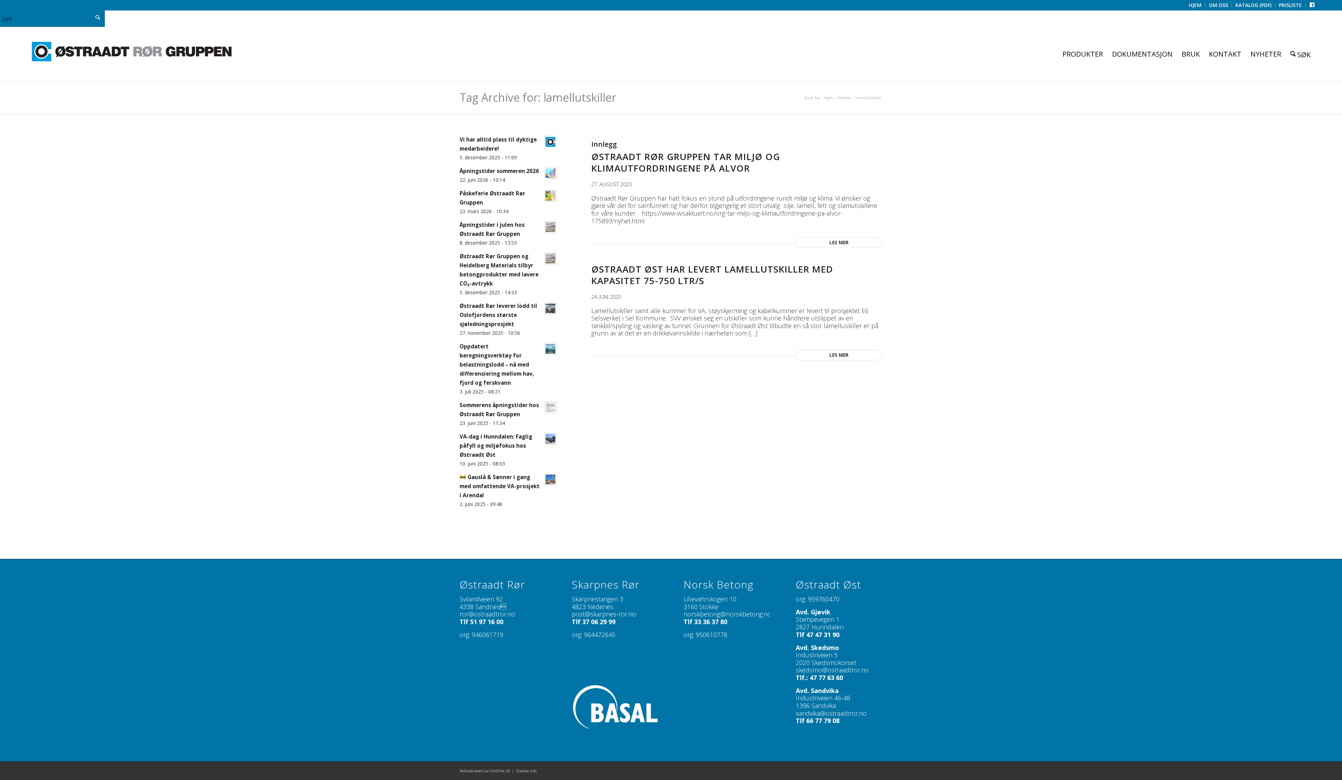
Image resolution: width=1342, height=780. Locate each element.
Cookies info (526, 770)
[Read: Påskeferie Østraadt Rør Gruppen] (550, 195)
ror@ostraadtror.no (487, 614)
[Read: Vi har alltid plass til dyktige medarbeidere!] (550, 142)
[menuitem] (1195, 5)
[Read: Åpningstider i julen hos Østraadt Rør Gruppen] (550, 227)
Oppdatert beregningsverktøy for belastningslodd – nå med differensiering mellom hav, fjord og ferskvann (497, 364)
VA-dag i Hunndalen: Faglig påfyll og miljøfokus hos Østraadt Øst (496, 445)
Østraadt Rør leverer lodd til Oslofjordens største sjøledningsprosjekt (498, 314)
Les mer (839, 242)
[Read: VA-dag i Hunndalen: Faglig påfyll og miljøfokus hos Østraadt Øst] (550, 439)
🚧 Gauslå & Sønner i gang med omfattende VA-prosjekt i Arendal (500, 486)
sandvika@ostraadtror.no (831, 713)
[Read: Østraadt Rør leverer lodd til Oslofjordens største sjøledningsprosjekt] (550, 308)
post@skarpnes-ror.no (604, 614)
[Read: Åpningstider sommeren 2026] (550, 173)
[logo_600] (132, 51)
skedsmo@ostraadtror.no (832, 670)
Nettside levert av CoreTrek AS (485, 770)
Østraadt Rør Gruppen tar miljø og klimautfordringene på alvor (685, 162)
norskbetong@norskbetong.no (727, 614)
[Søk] (1300, 54)
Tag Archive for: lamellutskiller (538, 97)
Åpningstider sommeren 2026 (499, 170)
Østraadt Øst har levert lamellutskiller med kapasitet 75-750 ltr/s (712, 275)
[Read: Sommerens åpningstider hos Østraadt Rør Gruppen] (550, 407)
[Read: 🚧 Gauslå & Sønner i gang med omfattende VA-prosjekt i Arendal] (550, 479)
